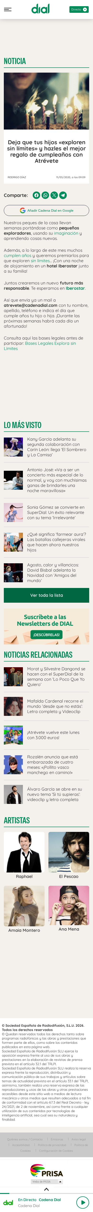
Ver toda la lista (46, 595)
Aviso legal (79, 1139)
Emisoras (57, 1139)
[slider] (46, 1193)
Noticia (15, 61)
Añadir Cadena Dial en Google (50, 210)
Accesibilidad (21, 1145)
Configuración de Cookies (56, 1150)
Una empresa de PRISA (46, 1170)
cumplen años (17, 255)
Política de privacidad (52, 1145)
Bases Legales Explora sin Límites (40, 345)
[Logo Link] (40, 8)
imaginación (66, 233)
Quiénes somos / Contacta (24, 1139)
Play (82, 1202)
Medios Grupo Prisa (47, 1181)
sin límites (40, 260)
